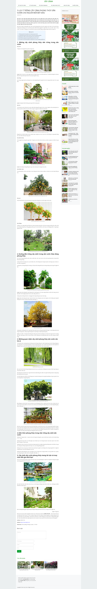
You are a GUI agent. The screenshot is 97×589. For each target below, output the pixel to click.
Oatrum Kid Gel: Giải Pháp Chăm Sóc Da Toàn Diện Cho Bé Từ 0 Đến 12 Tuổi (73, 129)
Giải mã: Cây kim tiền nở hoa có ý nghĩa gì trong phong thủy (72, 189)
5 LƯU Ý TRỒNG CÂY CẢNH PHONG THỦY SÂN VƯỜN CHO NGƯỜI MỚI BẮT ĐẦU (36, 11)
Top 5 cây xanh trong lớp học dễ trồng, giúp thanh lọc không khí (73, 184)
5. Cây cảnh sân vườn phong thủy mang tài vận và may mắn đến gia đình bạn (31, 39)
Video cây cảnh (67, 5)
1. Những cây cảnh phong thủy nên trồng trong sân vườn (28, 34)
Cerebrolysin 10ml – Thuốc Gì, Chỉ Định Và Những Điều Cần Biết (73, 134)
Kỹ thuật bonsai (32, 5)
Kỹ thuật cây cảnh (21, 5)
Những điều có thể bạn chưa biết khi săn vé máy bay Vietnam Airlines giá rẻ (73, 97)
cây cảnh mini (26, 579)
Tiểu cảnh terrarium (42, 5)
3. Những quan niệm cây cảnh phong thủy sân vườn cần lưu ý (28, 36)
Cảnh (48, 1)
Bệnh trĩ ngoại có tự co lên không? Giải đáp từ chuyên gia (73, 103)
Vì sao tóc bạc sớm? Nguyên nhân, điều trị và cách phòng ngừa (73, 116)
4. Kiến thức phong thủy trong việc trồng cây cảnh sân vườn (28, 38)
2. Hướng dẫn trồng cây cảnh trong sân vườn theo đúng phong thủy (29, 35)
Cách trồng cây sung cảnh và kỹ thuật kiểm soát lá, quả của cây (73, 152)
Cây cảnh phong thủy (55, 5)
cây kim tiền (22, 580)
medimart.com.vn (65, 10)
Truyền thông (75, 5)
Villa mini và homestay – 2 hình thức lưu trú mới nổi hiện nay (73, 195)
